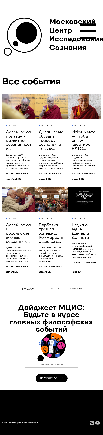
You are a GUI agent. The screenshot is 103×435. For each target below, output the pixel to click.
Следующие (76, 288)
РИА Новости (22, 173)
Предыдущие (27, 288)
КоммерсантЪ (88, 173)
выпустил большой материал (82, 247)
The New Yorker (89, 262)
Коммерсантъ (55, 266)
